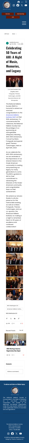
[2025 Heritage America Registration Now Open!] (15, 339)
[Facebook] (17, 5)
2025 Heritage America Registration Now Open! (14, 350)
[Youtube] (25, 5)
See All (21, 330)
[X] (21, 5)
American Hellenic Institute (14, 309)
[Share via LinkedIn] (14, 318)
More (13, 34)
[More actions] (22, 43)
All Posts (7, 34)
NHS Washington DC (12, 305)
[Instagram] (13, 5)
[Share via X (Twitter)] (11, 318)
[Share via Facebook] (7, 318)
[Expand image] (14, 235)
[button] (26, 2)
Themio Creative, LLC (17, 439)
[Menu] (24, 23)
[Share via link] (18, 318)
